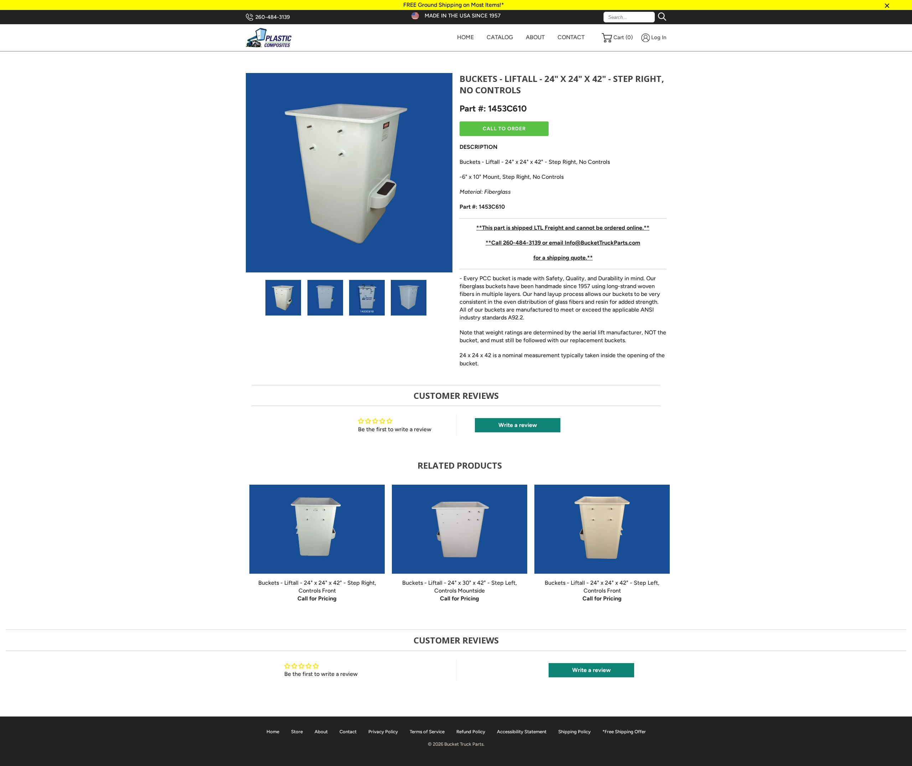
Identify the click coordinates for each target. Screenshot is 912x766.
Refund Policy (470, 731)
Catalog (500, 37)
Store (297, 731)
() (623, 37)
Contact (571, 37)
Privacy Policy (383, 731)
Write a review (517, 425)
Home (465, 37)
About (535, 37)
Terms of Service (427, 731)
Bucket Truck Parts (463, 744)
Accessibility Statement (521, 731)
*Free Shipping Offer (624, 731)
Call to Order (504, 129)
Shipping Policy (574, 731)
